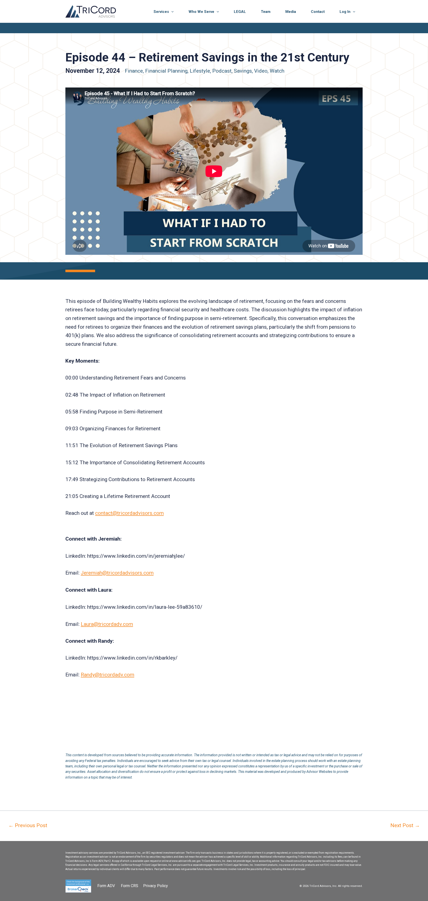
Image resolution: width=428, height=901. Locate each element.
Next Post (405, 825)
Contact (318, 11)
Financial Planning (166, 71)
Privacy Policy (155, 885)
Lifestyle (200, 71)
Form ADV (106, 885)
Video (261, 71)
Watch (277, 71)
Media (290, 11)
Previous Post (27, 825)
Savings (243, 71)
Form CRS (129, 885)
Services (161, 11)
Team (265, 11)
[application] (171, 11)
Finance (134, 71)
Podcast (222, 71)
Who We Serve (201, 11)
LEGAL (240, 11)
